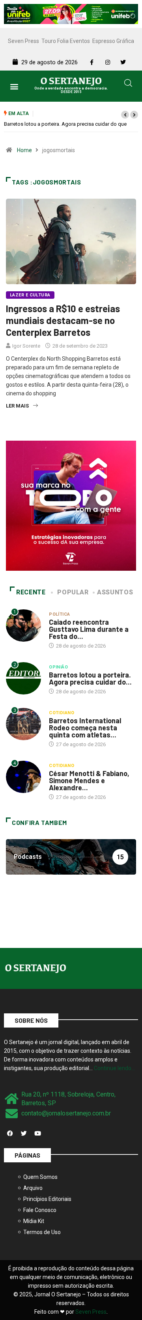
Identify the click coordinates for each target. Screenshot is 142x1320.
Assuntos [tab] (115, 592)
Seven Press (23, 41)
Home (24, 150)
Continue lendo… (114, 1068)
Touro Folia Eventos (65, 41)
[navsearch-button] (128, 84)
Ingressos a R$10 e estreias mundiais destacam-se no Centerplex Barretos (63, 320)
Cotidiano (61, 712)
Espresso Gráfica (113, 41)
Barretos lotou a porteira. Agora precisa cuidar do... (90, 678)
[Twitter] (24, 1133)
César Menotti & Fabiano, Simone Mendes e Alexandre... (89, 780)
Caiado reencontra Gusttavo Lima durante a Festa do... (89, 629)
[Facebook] (10, 1133)
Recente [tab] (30, 592)
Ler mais (17, 406)
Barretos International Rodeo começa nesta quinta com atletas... (85, 727)
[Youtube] (37, 1133)
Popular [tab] (72, 592)
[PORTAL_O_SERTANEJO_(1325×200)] (71, 13)
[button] (14, 86)
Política (59, 614)
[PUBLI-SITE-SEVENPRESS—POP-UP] (71, 505)
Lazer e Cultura (30, 295)
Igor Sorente (26, 346)
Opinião (58, 667)
